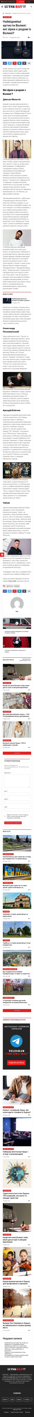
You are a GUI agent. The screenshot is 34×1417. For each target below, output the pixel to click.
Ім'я (5, 791)
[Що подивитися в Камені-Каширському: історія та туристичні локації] (17, 958)
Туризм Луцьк (8, 882)
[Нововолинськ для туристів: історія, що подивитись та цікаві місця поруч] (17, 843)
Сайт (5, 807)
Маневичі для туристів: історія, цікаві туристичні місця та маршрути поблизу (15, 887)
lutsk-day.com (13, 1378)
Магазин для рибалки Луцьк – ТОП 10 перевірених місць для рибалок (16, 715)
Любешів (6, 911)
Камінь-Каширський (10, 969)
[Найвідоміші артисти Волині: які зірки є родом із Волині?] (7, 300)
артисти (10, 586)
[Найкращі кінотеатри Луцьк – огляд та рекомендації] (17, 1131)
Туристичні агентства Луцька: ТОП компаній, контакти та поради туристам (16, 1195)
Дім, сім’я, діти (8, 1107)
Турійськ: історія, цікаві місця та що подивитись (17, 944)
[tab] (26, 659)
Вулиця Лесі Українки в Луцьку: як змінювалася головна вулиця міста (17, 1325)
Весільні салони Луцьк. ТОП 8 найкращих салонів (14, 744)
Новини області (9, 997)
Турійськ (6, 940)
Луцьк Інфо (8, 13)
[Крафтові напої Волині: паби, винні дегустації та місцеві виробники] (17, 672)
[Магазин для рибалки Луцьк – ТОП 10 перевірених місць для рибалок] (17, 701)
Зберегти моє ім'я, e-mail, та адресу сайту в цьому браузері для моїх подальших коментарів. (17, 816)
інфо (3, 1399)
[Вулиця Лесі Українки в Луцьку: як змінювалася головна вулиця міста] (17, 1303)
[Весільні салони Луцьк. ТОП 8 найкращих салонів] (17, 729)
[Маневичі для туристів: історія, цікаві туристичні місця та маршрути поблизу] (17, 872)
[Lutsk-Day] (16, 6)
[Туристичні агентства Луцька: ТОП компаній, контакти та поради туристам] (17, 1173)
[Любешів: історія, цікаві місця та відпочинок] (17, 900)
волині (17, 586)
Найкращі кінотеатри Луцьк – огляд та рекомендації (16, 1153)
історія (18, 1399)
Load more (17, 753)
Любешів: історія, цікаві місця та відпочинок (15, 915)
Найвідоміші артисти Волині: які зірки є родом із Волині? (21, 299)
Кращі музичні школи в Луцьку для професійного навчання (16, 1282)
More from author (25, 660)
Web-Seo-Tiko (17, 1409)
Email (6, 799)
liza (17, 611)
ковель (10, 1399)
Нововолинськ (8, 854)
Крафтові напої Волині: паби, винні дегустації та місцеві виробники (16, 686)
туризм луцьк (27, 1399)
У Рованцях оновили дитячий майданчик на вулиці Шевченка (15, 1001)
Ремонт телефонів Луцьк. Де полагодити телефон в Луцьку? (17, 1111)
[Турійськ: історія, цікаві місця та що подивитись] (17, 929)
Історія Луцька (8, 1320)
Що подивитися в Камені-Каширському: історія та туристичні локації (17, 973)
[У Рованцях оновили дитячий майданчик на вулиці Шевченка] (17, 987)
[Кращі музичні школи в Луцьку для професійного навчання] (17, 1261)
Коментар (7, 773)
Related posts (26, 659)
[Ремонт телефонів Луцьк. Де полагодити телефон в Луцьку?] (17, 1090)
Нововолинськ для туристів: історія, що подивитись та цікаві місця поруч (17, 858)
